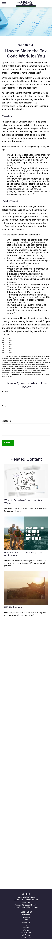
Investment (26, 917)
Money (26, 927)
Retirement (26, 915)
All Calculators (26, 938)
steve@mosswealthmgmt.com (26, 907)
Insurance (26, 922)
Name (5, 391)
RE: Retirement (13, 607)
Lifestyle (26, 930)
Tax (26, 925)
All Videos (26, 935)
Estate (26, 920)
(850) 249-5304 (29, 897)
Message (6, 421)
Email (4, 406)
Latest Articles (26, 933)
